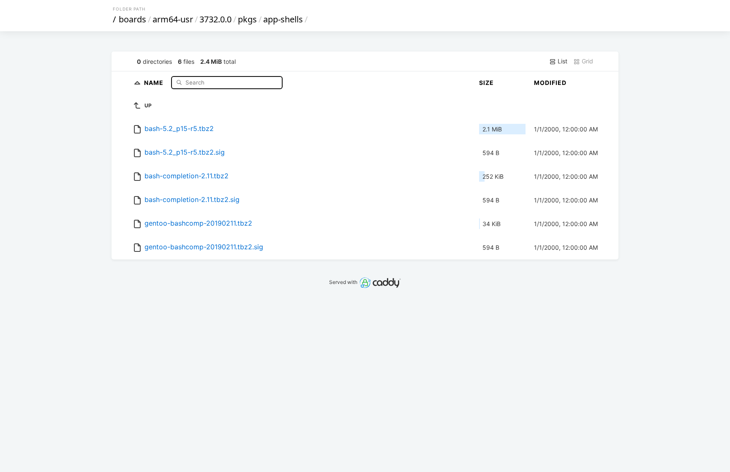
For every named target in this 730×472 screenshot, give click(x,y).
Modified (550, 82)
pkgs (247, 19)
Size (486, 82)
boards (132, 19)
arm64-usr (173, 19)
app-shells (283, 19)
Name (154, 82)
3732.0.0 (215, 19)
